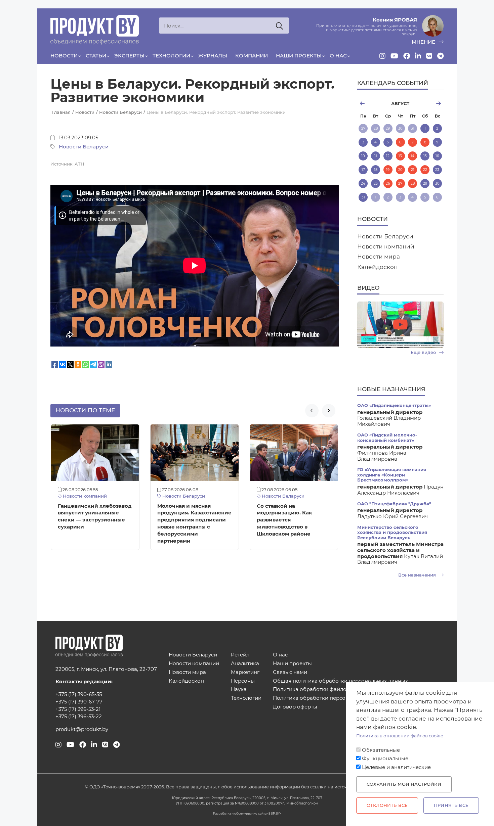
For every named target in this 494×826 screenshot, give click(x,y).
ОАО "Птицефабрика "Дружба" (394, 503)
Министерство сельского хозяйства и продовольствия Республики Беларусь (392, 532)
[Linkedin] (418, 56)
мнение (424, 42)
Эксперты (129, 56)
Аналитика (245, 664)
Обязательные (381, 750)
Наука (239, 689)
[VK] (429, 56)
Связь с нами (290, 672)
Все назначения (417, 575)
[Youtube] (394, 56)
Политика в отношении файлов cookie (399, 735)
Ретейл (240, 655)
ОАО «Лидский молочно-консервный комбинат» (387, 437)
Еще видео (424, 352)
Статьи (96, 56)
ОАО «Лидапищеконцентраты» (394, 405)
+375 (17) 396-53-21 (77, 709)
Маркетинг (245, 672)
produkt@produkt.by (81, 729)
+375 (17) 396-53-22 (78, 717)
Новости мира (378, 256)
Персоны (243, 681)
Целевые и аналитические (396, 767)
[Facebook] (406, 56)
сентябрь (429, 103)
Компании (251, 56)
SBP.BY (274, 813)
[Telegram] (440, 56)
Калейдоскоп (377, 267)
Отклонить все (387, 805)
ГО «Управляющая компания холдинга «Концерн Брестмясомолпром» (391, 475)
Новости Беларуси (84, 147)
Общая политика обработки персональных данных (340, 681)
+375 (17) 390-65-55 (78, 694)
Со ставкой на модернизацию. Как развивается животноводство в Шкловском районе (284, 520)
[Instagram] (382, 56)
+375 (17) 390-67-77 (78, 702)
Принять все (451, 805)
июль (371, 103)
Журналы (212, 56)
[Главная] (94, 30)
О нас (338, 56)
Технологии (171, 56)
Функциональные (385, 758)
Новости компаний (84, 496)
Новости (64, 56)
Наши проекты (299, 56)
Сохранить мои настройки (404, 784)
